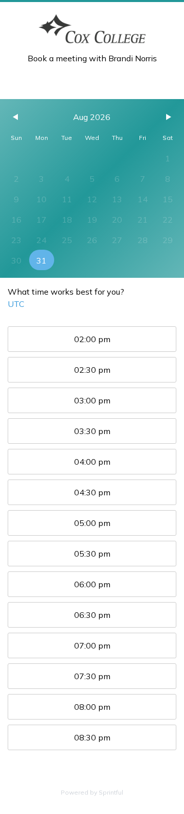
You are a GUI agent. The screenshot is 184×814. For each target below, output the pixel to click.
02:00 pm (92, 339)
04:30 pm (92, 492)
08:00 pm (92, 707)
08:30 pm (92, 737)
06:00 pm (92, 584)
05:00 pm (92, 523)
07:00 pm (92, 645)
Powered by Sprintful (92, 792)
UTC (16, 304)
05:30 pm (92, 553)
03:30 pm (92, 431)
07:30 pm (92, 676)
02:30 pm (92, 370)
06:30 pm (92, 615)
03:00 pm (92, 400)
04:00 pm (92, 462)
